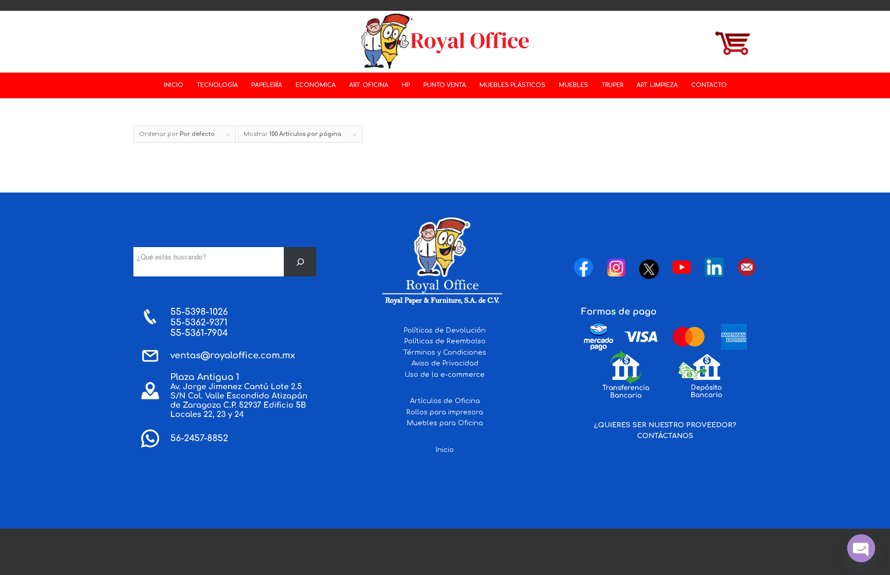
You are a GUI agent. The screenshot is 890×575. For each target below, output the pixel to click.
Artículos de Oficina (445, 401)
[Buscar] (300, 261)
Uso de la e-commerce (445, 374)
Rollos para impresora (444, 412)
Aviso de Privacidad (445, 363)
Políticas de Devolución (445, 330)
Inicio (445, 450)
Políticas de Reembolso (445, 341)
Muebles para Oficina (445, 423)
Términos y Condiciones (444, 352)
